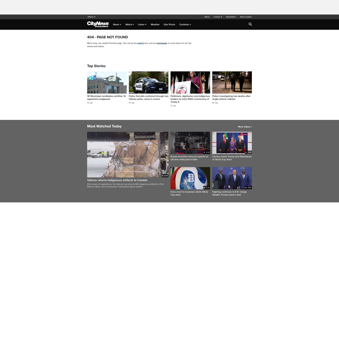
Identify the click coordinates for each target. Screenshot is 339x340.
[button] (218, 17)
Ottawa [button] (90, 17)
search (140, 43)
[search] (250, 24)
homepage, (162, 43)
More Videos (244, 126)
